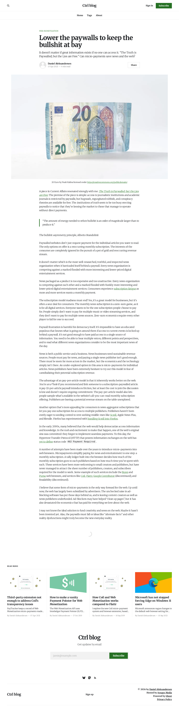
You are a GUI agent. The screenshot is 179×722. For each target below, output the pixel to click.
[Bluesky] (84, 677)
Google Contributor (104, 476)
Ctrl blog (89, 5)
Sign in (149, 5)
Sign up (90, 694)
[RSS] (95, 677)
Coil (83, 476)
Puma (42, 476)
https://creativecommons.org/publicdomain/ (107, 182)
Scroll (113, 414)
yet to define (46, 441)
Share (134, 65)
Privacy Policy (164, 699)
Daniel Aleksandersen (59, 63)
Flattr (89, 476)
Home (80, 15)
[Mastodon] (89, 677)
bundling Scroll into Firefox (103, 418)
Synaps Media (164, 692)
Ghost (169, 696)
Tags (89, 15)
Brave (125, 472)
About (99, 15)
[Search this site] (8, 5)
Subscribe (164, 5)
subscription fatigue (125, 288)
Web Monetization (48, 31)
